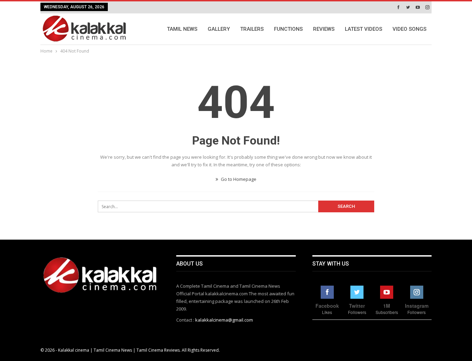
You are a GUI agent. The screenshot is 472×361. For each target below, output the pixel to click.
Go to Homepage (238, 179)
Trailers (252, 29)
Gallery (219, 29)
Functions (288, 29)
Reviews (323, 29)
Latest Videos (363, 29)
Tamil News (182, 29)
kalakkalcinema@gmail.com (224, 320)
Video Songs (409, 29)
